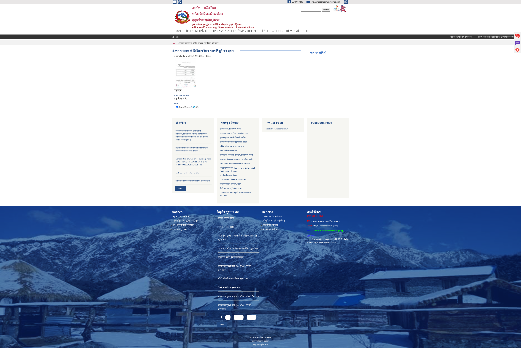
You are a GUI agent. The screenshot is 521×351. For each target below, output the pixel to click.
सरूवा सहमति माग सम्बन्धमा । (439, 37)
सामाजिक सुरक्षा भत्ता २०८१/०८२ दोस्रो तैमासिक (238, 296)
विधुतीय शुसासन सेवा (247, 30)
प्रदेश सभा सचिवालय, (227, 142)
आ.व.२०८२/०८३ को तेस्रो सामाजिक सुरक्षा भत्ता (238, 248)
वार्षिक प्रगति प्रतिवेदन (272, 216)
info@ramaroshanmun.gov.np (325, 226)
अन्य (222, 324)
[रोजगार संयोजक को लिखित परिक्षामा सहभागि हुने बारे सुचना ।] (185, 73)
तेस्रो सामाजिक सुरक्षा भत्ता (229, 287)
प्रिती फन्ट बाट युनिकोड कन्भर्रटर (231, 188)
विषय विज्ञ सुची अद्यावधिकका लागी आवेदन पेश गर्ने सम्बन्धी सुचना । (481, 37)
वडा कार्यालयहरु (202, 30)
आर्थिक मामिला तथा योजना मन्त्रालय (232, 146)
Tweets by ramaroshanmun (276, 129)
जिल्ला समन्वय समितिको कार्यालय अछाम (233, 179)
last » (251, 317)
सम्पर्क (306, 30)
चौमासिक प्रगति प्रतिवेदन (274, 221)
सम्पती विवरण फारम (226, 218)
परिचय (188, 30)
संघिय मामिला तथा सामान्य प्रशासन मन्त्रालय (235, 163)
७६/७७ (176, 103)
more (180, 188)
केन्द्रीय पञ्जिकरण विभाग (228, 175)
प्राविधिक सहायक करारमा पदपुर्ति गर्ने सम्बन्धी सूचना (193, 181)
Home (174, 43)
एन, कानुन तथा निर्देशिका (183, 225)
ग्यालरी (296, 30)
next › (239, 317)
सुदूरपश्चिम (241, 133)
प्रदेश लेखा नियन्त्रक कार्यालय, (230, 155)
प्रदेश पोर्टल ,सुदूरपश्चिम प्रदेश (230, 129)
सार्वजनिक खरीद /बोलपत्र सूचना (186, 221)
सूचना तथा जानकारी (280, 30)
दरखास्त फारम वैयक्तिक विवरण (230, 257)
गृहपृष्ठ (178, 30)
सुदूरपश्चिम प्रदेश (240, 142)
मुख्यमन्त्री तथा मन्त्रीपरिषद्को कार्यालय (233, 137)
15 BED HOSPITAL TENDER (188, 173)
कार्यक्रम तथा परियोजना (223, 30)
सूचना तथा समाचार (181, 95)
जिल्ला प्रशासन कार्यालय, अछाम (230, 184)
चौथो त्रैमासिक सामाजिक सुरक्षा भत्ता (233, 278)
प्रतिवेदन (264, 30)
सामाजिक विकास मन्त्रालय (228, 150)
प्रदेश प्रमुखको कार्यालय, (228, 133)
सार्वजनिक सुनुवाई (270, 225)
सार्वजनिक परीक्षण (270, 229)
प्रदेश (247, 133)
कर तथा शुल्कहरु (180, 229)
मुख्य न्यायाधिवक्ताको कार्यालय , (230, 159)
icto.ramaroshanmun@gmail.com (325, 221)
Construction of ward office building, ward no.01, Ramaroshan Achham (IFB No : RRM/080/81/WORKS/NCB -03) (193, 162)
